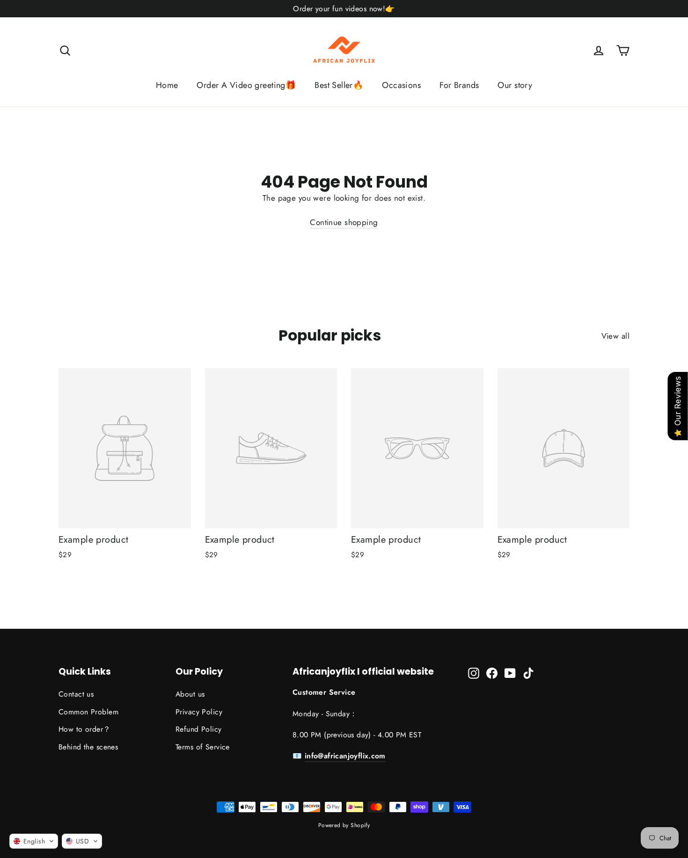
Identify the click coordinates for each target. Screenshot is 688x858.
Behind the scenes (88, 747)
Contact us (76, 694)
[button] (33, 841)
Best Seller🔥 (339, 85)
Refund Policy (199, 729)
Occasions (401, 85)
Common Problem (88, 711)
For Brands (459, 85)
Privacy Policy (199, 711)
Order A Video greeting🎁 (246, 85)
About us (190, 694)
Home (167, 85)
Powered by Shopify (344, 825)
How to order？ (85, 729)
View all (615, 336)
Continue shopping (344, 222)
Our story (515, 85)
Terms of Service (203, 747)
